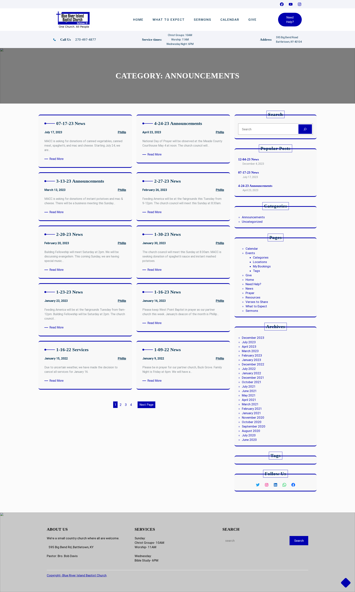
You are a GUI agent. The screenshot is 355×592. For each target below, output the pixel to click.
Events (250, 253)
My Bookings (262, 266)
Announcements (253, 217)
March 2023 (250, 351)
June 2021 (249, 391)
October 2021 (251, 382)
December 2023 (253, 338)
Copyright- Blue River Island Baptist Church (76, 575)
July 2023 (249, 342)
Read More (57, 159)
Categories (260, 257)
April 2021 (249, 400)
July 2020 (249, 435)
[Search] (305, 129)
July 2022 (249, 369)
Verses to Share (257, 302)
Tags (256, 271)
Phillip (122, 132)
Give (249, 275)
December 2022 (253, 364)
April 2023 (249, 346)
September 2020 (253, 426)
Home (250, 279)
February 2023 (252, 355)
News (249, 288)
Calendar (252, 248)
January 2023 (251, 360)
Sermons (252, 311)
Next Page (146, 404)
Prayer (250, 293)
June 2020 (249, 440)
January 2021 (251, 413)
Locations (260, 262)
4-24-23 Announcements (255, 186)
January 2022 (251, 373)
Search (299, 540)
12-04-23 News (248, 159)
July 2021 (249, 386)
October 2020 (251, 422)
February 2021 (252, 409)
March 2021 (250, 404)
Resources (253, 297)
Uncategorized (252, 221)
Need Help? (290, 20)
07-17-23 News (248, 172)
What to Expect (256, 306)
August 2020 (251, 431)
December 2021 (253, 377)
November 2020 (253, 417)
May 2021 (249, 395)
